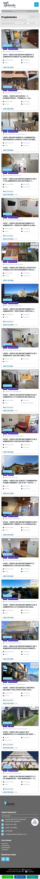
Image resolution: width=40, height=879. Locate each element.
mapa (33, 23)
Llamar (33, 877)
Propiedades (5, 848)
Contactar (21, 877)
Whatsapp (8, 877)
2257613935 (8, 831)
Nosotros (4, 843)
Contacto (4, 850)
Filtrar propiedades (21, 11)
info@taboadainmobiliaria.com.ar (16, 834)
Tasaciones (5, 845)
